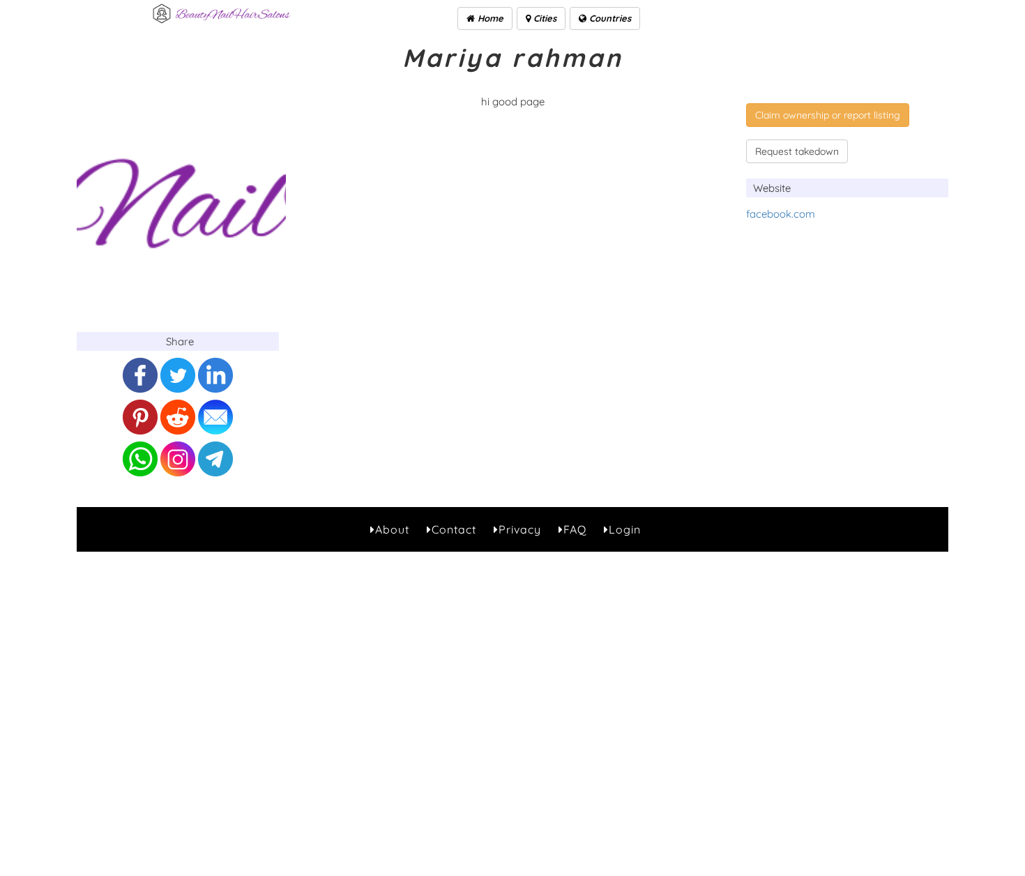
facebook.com (780, 213)
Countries (608, 18)
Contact (454, 529)
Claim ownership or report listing (827, 115)
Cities (543, 18)
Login (625, 529)
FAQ (574, 529)
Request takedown (797, 151)
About (392, 529)
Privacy (520, 529)
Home (489, 18)
